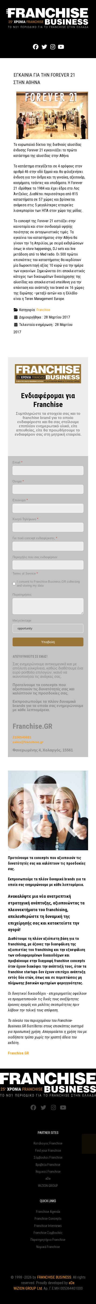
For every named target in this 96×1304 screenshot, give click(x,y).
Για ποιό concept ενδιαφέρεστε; (35, 538)
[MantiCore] (48, 1085)
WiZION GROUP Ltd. (28, 1288)
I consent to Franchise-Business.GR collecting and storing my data (48, 584)
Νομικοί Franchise (48, 1172)
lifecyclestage (22, 620)
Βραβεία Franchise (48, 1165)
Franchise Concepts (48, 1219)
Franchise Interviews (48, 1226)
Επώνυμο (20, 500)
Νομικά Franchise (48, 1247)
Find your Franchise (48, 1151)
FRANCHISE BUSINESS (54, 1277)
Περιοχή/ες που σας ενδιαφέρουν (35, 557)
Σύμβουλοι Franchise (48, 1158)
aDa (48, 1179)
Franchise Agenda (48, 1212)
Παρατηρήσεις (22, 594)
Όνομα (18, 481)
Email (17, 462)
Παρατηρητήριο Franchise (48, 1240)
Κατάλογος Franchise (48, 1143)
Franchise (43, 310)
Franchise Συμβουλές (48, 1233)
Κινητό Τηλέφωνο (25, 519)
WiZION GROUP (48, 1186)
